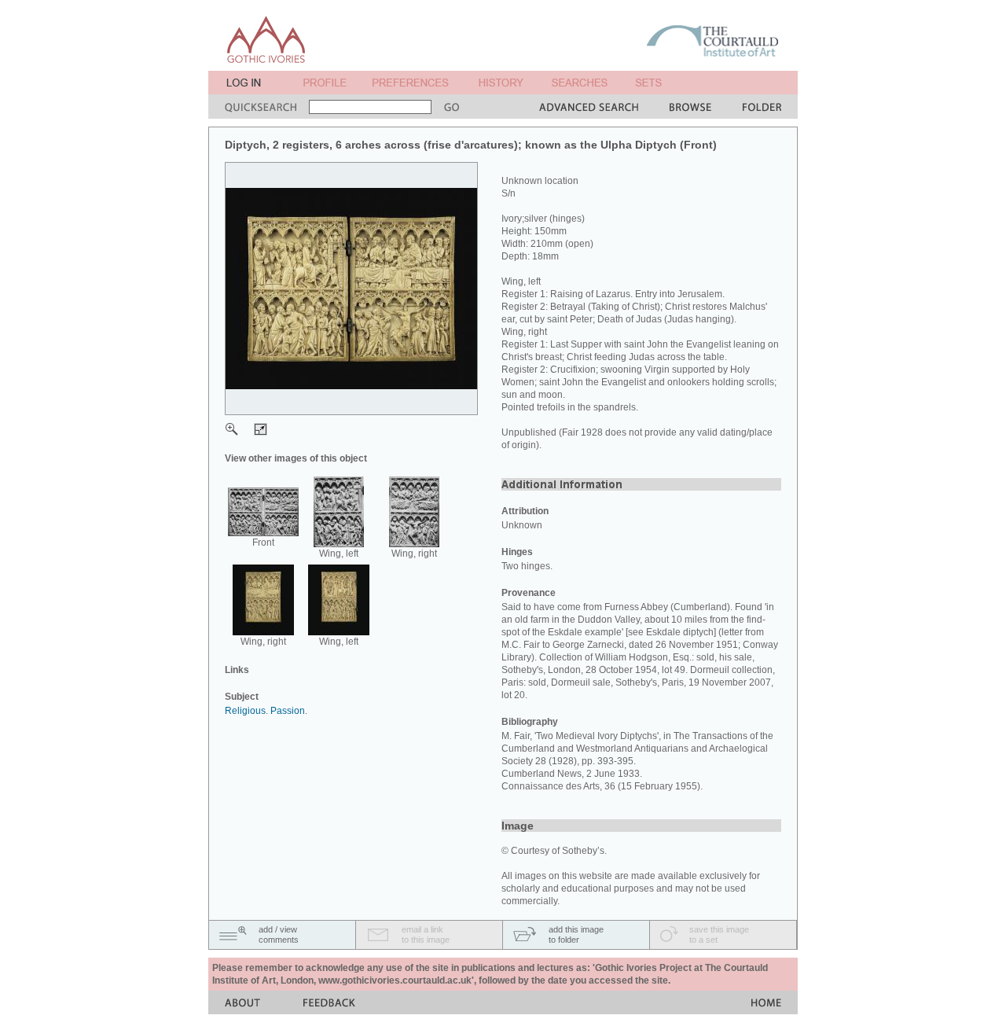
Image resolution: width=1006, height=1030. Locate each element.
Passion (287, 710)
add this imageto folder (576, 934)
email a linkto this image (426, 934)
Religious (245, 710)
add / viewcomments (279, 934)
